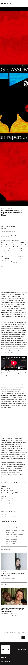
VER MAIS (14, 621)
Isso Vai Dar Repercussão (14, 534)
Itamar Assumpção (12, 537)
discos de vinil (11, 532)
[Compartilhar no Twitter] (13, 236)
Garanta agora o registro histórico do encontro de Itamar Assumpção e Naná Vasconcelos (12, 474)
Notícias (3, 571)
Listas (3, 606)
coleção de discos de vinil (15, 530)
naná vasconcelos (12, 539)
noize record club (12, 541)
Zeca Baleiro (10, 543)
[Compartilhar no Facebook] (11, 236)
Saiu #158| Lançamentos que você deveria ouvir (12, 574)
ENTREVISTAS (5, 661)
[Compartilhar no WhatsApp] (15, 236)
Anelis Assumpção (12, 528)
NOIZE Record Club (6, 208)
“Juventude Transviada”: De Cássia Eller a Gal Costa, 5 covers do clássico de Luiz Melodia (13, 609)
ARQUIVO (4, 657)
